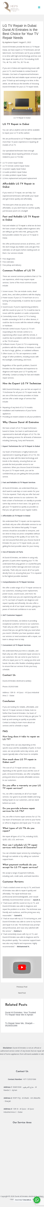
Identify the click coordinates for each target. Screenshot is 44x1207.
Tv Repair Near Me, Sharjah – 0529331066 (19, 1024)
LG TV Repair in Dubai (29, 138)
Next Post (22, 993)
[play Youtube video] (22, 967)
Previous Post (22, 987)
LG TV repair (20, 225)
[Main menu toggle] (39, 7)
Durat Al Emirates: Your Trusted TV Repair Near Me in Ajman (20, 1013)
